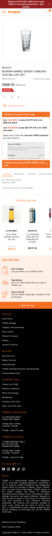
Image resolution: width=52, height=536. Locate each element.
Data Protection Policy (11, 527)
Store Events (7, 319)
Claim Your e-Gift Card (11, 406)
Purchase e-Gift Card (11, 402)
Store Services (8, 356)
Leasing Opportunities (11, 373)
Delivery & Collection (11, 389)
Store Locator (7, 332)
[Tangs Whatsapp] (23, 469)
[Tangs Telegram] (13, 469)
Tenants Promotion (10, 345)
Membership (7, 397)
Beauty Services (9, 360)
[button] (26, 40)
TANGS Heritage (9, 323)
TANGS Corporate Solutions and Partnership (20, 369)
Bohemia (6, 67)
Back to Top (27, 305)
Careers (5, 340)
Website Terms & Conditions (14, 522)
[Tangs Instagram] (8, 469)
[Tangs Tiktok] (18, 469)
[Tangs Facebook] (3, 469)
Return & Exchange (10, 393)
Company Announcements (13, 327)
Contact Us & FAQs (10, 384)
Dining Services (8, 364)
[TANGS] (14, 12)
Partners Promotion (10, 336)
